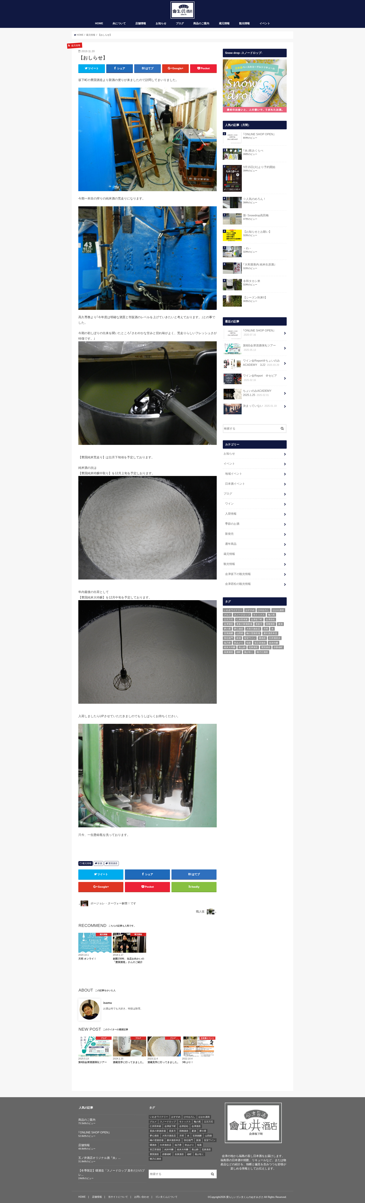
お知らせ (161, 23)
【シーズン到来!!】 (255, 297)
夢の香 (227, 628)
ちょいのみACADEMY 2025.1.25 (258, 393)
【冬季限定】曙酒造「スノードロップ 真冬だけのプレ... (111, 1172)
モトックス (259, 614)
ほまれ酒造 (278, 610)
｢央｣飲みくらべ (253, 150)
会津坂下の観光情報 (238, 574)
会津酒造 (228, 624)
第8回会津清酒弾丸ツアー (259, 347)
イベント (264, 23)
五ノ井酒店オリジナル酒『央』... (99, 1157)
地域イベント (233, 473)
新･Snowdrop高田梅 (256, 215)
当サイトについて (118, 1196)
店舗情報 (140, 23)
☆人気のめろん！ (254, 198)
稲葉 (248, 643)
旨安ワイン (250, 638)
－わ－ (247, 248)
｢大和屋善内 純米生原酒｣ (259, 264)
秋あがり (238, 643)
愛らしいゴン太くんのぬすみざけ (244, 1197)
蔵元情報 (224, 23)
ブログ (180, 23)
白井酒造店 (274, 638)
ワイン (229, 503)
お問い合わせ (141, 1196)
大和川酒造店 (253, 628)
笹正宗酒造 (260, 643)
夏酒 (280, 624)
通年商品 (230, 543)
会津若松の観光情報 (238, 583)
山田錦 (239, 633)
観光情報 (244, 23)
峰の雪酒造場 (253, 633)
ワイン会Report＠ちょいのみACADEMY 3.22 (261, 362)
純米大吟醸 (229, 647)
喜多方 (259, 624)
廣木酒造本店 (270, 633)
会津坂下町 (256, 619)
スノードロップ (242, 614)
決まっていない (260, 405)
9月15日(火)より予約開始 (259, 167)
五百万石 (228, 619)
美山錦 (242, 647)
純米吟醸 (273, 643)
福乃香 (227, 643)
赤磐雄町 (278, 647)
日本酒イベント (235, 483)
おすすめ (250, 610)
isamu (107, 1002)
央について (119, 23)
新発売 (229, 533)
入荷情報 (230, 513)
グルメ (227, 614)
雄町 (238, 652)
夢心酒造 (238, 628)
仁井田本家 (242, 619)
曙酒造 (262, 638)
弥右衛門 (228, 638)
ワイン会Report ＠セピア (260, 377)
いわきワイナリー (233, 610)
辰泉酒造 (228, 652)
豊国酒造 (112, 863)
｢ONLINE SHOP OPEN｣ (259, 134)
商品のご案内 (201, 23)
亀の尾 (271, 614)
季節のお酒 (232, 523)
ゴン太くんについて (166, 1196)
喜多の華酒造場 (244, 624)
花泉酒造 (253, 647)
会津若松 (270, 619)
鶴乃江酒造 (262, 652)
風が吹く (248, 652)
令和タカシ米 (251, 281)
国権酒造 (270, 624)
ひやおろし (263, 610)
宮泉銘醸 (228, 633)
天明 (265, 628)
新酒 (100, 863)
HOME (99, 23)
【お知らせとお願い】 (257, 231)
